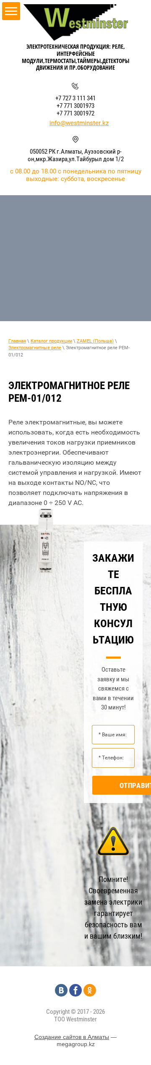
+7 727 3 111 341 (75, 98)
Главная (17, 341)
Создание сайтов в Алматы (71, 1037)
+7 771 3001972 (75, 113)
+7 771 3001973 (75, 106)
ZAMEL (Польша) (95, 341)
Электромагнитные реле (34, 348)
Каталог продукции (51, 341)
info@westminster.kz (79, 123)
